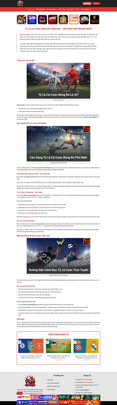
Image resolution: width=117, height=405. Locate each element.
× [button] (84, 177)
